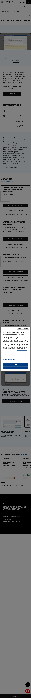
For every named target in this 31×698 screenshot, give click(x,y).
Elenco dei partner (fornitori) (9, 359)
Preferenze (15, 364)
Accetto (15, 367)
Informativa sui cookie (22, 350)
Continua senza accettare (23, 328)
